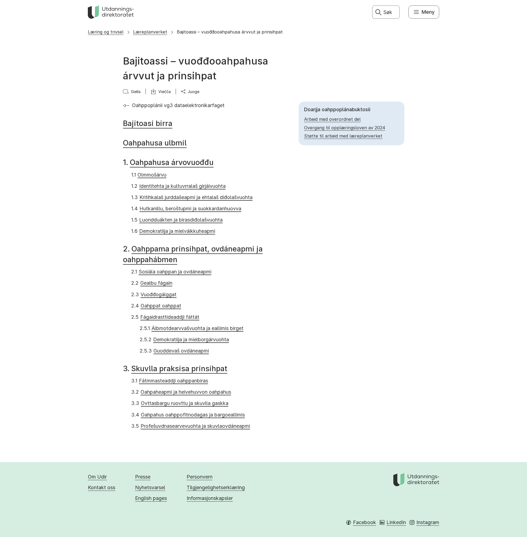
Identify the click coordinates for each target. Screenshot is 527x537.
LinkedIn (396, 522)
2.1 (171, 272)
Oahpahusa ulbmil (155, 142)
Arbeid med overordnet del (332, 119)
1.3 (192, 197)
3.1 (169, 381)
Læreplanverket (150, 32)
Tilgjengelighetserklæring (216, 487)
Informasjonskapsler (210, 498)
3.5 (190, 426)
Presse (142, 477)
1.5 (177, 220)
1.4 (186, 208)
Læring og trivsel (106, 32)
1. (168, 162)
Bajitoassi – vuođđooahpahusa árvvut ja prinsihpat (230, 32)
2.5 (165, 317)
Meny (428, 12)
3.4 (188, 415)
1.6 (173, 231)
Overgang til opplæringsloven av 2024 (344, 127)
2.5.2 (184, 339)
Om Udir (97, 477)
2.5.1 (191, 328)
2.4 (156, 306)
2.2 (151, 283)
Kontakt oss (101, 487)
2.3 (153, 294)
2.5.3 (174, 351)
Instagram (427, 522)
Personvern (199, 477)
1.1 (148, 175)
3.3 (179, 403)
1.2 (178, 186)
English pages (151, 498)
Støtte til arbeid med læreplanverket (343, 136)
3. (175, 368)
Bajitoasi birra (147, 123)
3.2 (181, 392)
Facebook (364, 522)
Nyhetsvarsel (150, 487)
